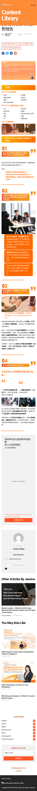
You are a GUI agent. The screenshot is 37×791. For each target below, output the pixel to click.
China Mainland (9, 44)
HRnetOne (28, 44)
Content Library (11, 15)
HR (20, 44)
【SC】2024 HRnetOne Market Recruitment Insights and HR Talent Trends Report (18, 515)
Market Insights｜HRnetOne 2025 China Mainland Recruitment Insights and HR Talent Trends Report (18, 610)
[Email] (6, 568)
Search (18, 758)
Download (18, 520)
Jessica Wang (8, 34)
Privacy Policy (6, 779)
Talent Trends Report (11, 48)
